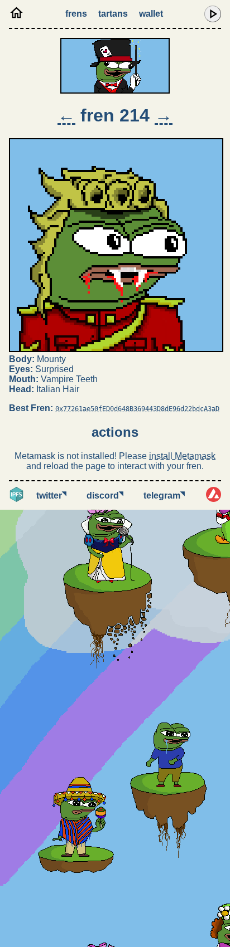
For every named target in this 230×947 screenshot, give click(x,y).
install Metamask (182, 456)
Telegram (164, 495)
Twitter (51, 495)
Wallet (151, 13)
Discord (105, 495)
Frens (76, 13)
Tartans (113, 13)
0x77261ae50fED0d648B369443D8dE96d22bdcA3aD (137, 409)
